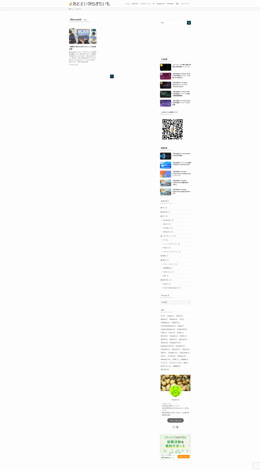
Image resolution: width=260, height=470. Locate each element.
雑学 (165, 276)
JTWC (164, 332)
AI (165, 207)
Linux (172, 332)
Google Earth (182, 329)
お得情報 (184, 359)
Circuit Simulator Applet (171, 288)
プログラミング (169, 236)
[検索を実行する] (189, 23)
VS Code (171, 356)
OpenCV (173, 339)
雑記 (166, 260)
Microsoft (174, 336)
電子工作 (167, 280)
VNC (163, 356)
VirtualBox (168, 228)
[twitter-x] (173, 427)
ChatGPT (175, 322)
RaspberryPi (168, 220)
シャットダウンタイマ (172, 244)
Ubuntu (167, 224)
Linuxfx (180, 332)
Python (167, 248)
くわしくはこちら (175, 420)
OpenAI (164, 339)
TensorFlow (180, 346)
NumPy (183, 336)
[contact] (177, 427)
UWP (163, 352)
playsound (183, 339)
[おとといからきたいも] (89, 4)
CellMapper (165, 322)
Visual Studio (184, 352)
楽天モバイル (168, 272)
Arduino (166, 284)
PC (165, 216)
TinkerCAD (165, 349)
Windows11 (168, 232)
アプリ (164, 363)
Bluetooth (173, 319)
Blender (166, 212)
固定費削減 (167, 268)
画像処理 (176, 366)
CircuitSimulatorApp (168, 326)
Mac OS (164, 336)
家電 (165, 256)
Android (170, 316)
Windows (182, 356)
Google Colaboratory (168, 329)
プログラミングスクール (171, 252)
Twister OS (176, 349)
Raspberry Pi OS (167, 346)
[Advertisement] (175, 41)
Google (181, 326)
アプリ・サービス (170, 264)
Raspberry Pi (175, 342)
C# (165, 240)
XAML (175, 359)
